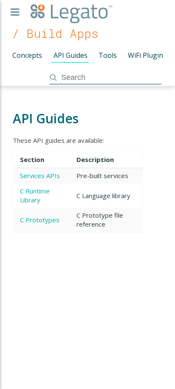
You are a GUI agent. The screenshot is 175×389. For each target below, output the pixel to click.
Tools (108, 55)
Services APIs (40, 175)
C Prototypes (39, 220)
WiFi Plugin (145, 55)
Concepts (27, 55)
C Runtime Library (35, 195)
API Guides (71, 55)
